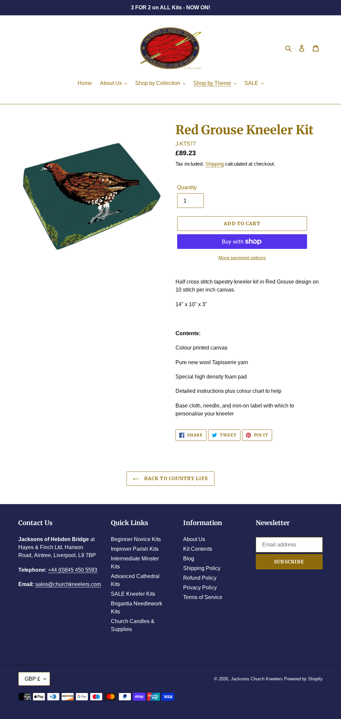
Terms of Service (202, 597)
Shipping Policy (201, 568)
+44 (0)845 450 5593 (72, 570)
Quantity (187, 187)
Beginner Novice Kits (136, 539)
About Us (194, 539)
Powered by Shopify (303, 678)
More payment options (242, 257)
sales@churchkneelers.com (68, 584)
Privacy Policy (200, 587)
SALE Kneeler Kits (133, 594)
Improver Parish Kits (135, 549)
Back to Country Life (175, 478)
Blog (188, 558)
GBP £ (32, 679)
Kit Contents (197, 549)
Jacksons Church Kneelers (257, 678)
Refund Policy (199, 578)
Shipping (214, 164)
